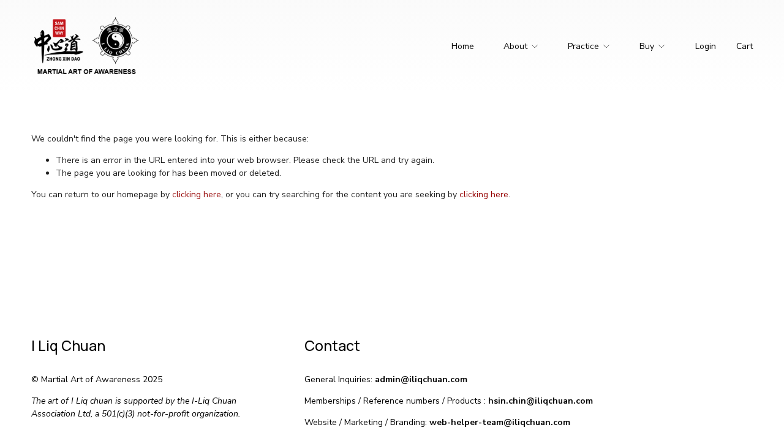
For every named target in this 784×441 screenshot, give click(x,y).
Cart (744, 46)
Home (462, 46)
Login (705, 46)
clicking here (196, 194)
